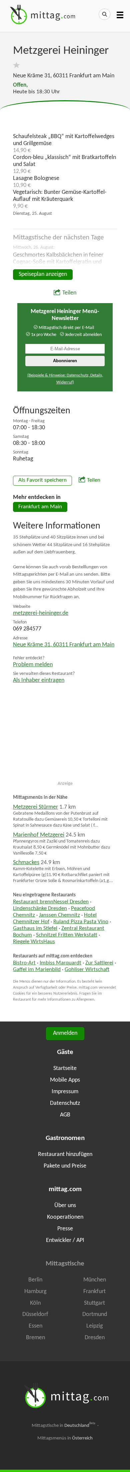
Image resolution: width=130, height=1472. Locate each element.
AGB (65, 1115)
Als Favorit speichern (42, 480)
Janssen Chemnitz (59, 915)
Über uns (65, 1205)
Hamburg (35, 1291)
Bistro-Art (24, 963)
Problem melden (33, 665)
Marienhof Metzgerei (38, 835)
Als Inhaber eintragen (38, 680)
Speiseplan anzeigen (43, 274)
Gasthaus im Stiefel (35, 928)
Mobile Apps (65, 1080)
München (94, 1280)
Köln (35, 1303)
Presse (65, 1229)
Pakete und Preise (65, 1166)
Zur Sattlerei (99, 963)
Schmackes (26, 862)
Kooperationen (65, 1217)
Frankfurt (94, 1291)
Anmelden (65, 1033)
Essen (35, 1326)
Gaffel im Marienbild (37, 969)
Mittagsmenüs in (65, 1438)
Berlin (35, 1280)
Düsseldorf (35, 1314)
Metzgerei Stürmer (35, 807)
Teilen (69, 293)
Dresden (95, 1338)
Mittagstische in (64, 1425)
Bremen (35, 1338)
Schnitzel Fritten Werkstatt (66, 935)
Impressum (65, 1092)
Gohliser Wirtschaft (87, 969)
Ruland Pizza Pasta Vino (80, 922)
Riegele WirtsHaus (34, 941)
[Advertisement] (65, 117)
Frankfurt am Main (40, 507)
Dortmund (94, 1314)
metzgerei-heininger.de (40, 613)
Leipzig (94, 1326)
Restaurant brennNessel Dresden (51, 902)
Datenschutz (65, 1103)
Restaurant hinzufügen (65, 1154)
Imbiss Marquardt (60, 963)
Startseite (65, 1068)
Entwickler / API (65, 1240)
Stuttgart (94, 1303)
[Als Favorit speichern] (16, 65)
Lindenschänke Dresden (40, 908)
